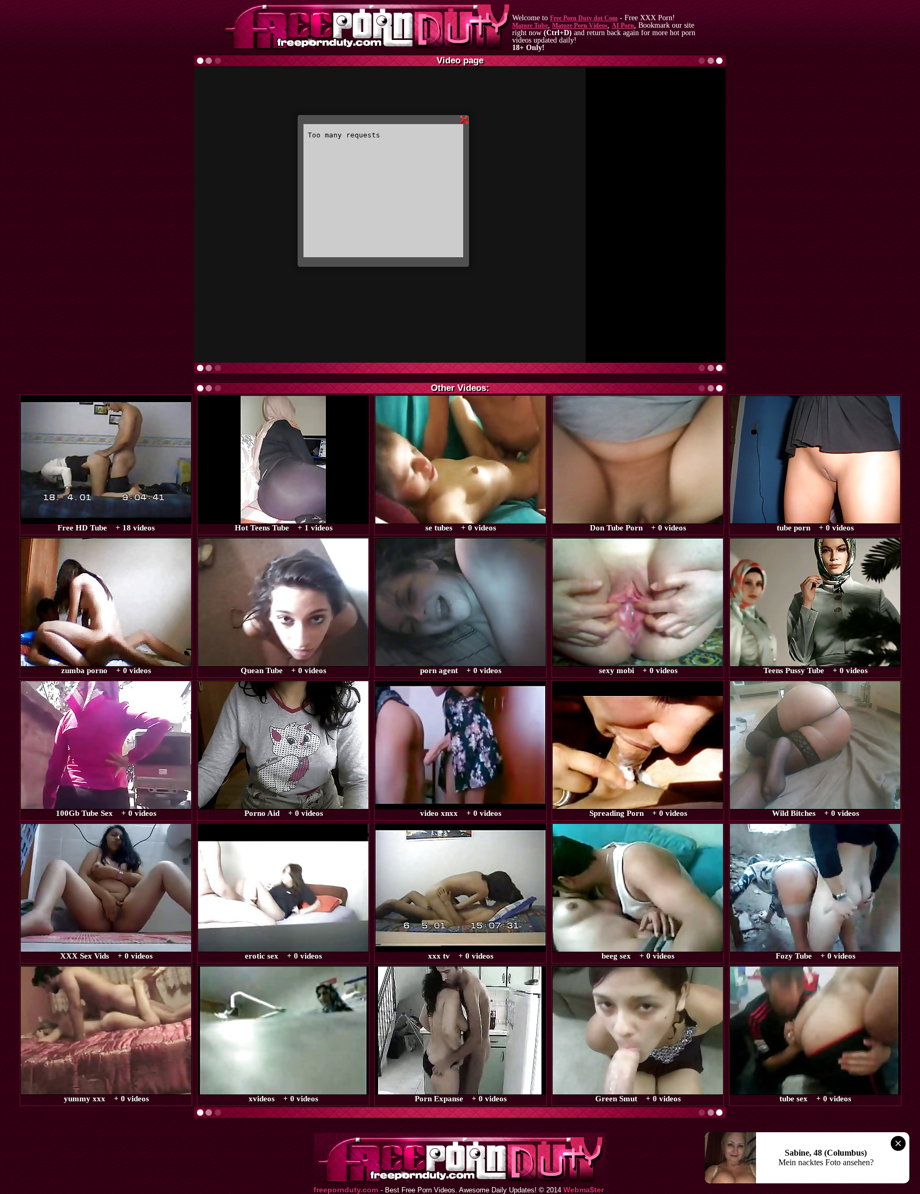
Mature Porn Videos (579, 25)
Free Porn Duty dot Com (584, 18)
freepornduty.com (346, 1190)
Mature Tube (530, 25)
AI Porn (623, 25)
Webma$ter (583, 1190)
